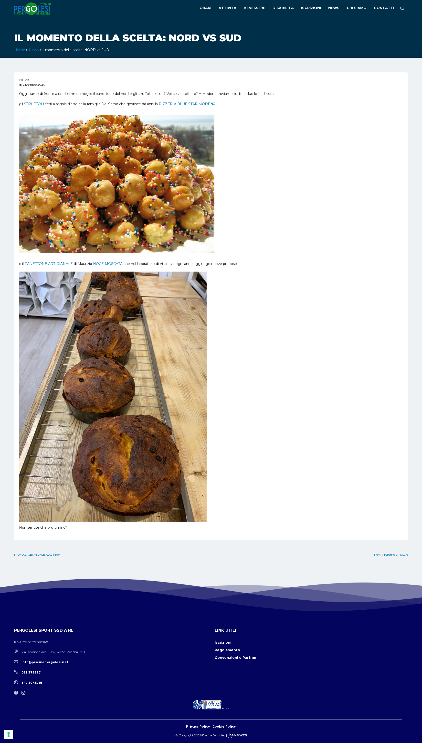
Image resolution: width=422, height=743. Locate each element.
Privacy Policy (198, 726)
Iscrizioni (311, 8)
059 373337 (31, 672)
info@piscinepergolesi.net (44, 662)
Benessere (254, 8)
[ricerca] (402, 8)
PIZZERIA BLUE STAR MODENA (187, 104)
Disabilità (283, 8)
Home (19, 50)
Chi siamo (357, 8)
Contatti (384, 8)
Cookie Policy (224, 726)
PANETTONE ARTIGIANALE (49, 264)
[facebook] (17, 693)
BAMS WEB (238, 735)
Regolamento (227, 650)
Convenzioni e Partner (236, 657)
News (333, 8)
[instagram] (24, 693)
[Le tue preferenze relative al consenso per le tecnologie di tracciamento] (8, 734)
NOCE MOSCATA (108, 264)
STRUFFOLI (34, 104)
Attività (227, 8)
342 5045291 (31, 683)
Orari (205, 8)
